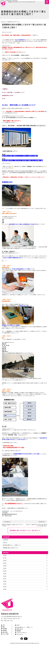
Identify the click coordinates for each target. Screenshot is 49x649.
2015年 (4, 584)
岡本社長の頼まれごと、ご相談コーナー (12, 545)
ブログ (18, 625)
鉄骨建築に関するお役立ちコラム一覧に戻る (24, 530)
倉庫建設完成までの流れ (7, 95)
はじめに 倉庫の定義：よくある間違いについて (13, 92)
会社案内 (5, 630)
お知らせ (5, 542)
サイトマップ (20, 634)
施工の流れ (5, 632)
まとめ (3, 98)
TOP (4, 625)
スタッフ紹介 (6, 634)
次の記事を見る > (42, 521)
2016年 (4, 581)
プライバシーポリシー (22, 632)
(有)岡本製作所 (5, 511)
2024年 (4, 560)
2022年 (4, 566)
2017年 (4, 579)
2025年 (4, 558)
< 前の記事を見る (6, 521)
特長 (4, 627)
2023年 (4, 563)
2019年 (4, 573)
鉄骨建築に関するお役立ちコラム (10, 548)
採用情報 (19, 631)
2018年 (4, 576)
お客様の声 (5, 540)
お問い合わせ (20, 629)
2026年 (4, 555)
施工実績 (5, 628)
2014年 (4, 586)
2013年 (4, 589)
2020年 (4, 571)
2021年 (4, 568)
